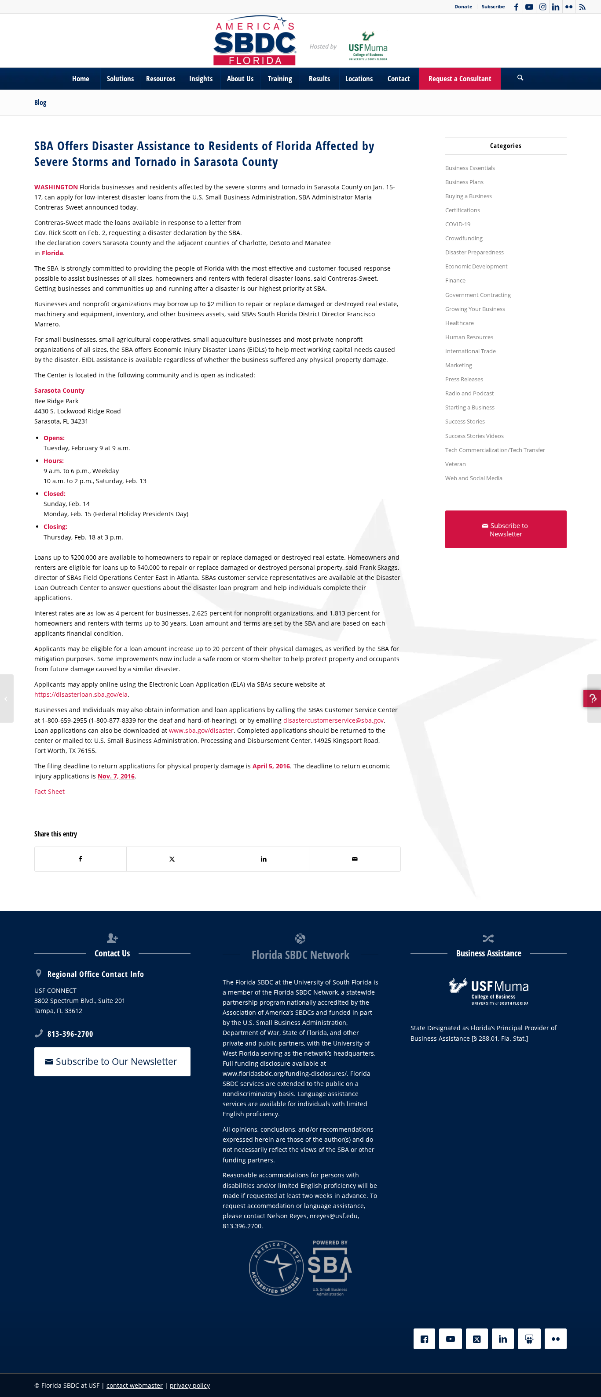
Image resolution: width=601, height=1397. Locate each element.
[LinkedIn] (503, 1338)
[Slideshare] (529, 1338)
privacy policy (190, 1385)
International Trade (470, 351)
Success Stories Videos (474, 436)
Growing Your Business (475, 309)
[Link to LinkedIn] (556, 6)
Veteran (455, 464)
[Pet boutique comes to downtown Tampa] (7, 698)
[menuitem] (463, 6)
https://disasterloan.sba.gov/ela (81, 694)
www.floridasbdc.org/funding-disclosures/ (285, 1073)
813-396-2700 (70, 1033)
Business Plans (464, 182)
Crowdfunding (464, 238)
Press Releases (464, 379)
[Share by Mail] (354, 859)
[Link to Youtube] (529, 6)
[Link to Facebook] (516, 6)
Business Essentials (470, 168)
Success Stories (465, 421)
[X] (477, 1338)
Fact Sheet (49, 791)
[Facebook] (424, 1338)
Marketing (458, 365)
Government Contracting (478, 295)
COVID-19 (457, 224)
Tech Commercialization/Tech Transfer (495, 450)
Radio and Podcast (469, 393)
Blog (40, 102)
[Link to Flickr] (569, 6)
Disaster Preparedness (474, 252)
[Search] (520, 79)
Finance (455, 280)
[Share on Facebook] (80, 859)
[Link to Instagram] (542, 6)
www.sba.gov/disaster (201, 730)
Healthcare (459, 323)
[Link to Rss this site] (582, 6)
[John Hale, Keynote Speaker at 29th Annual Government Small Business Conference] (594, 698)
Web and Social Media (473, 478)
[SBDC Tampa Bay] (300, 40)
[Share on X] (172, 859)
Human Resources (469, 337)
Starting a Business (470, 407)
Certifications (462, 210)
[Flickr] (556, 1338)
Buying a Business (468, 196)
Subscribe (493, 6)
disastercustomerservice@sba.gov (333, 720)
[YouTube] (450, 1338)
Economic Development (476, 266)
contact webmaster (134, 1385)
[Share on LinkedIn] (263, 859)
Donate (463, 6)
